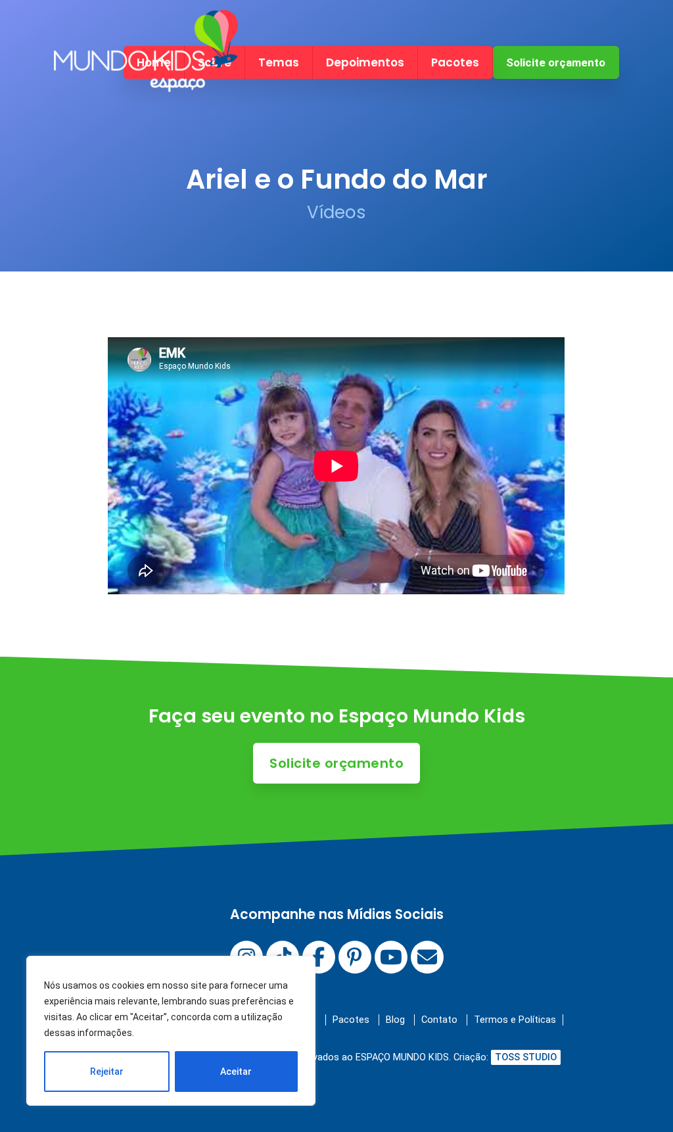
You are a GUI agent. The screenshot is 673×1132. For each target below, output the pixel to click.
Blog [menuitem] (395, 1020)
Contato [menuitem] (439, 1020)
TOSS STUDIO (526, 1057)
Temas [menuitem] (278, 62)
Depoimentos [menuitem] (365, 62)
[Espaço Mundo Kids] (146, 80)
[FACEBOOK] (318, 957)
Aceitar (236, 1071)
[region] (170, 1031)
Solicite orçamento (555, 62)
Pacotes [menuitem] (455, 62)
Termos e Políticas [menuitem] (515, 1020)
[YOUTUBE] (391, 957)
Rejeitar (107, 1071)
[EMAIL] (427, 957)
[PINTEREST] (354, 957)
